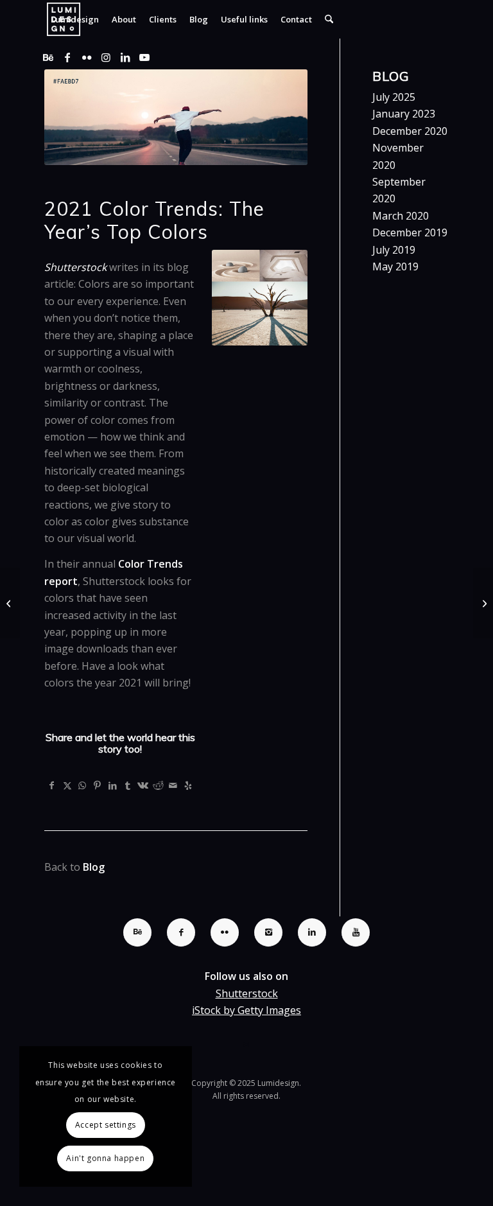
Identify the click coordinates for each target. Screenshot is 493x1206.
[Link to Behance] (48, 57)
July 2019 (393, 250)
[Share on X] (67, 785)
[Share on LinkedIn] (113, 785)
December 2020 (409, 131)
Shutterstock (247, 993)
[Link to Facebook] (67, 57)
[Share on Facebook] (52, 785)
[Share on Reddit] (158, 785)
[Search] (329, 19)
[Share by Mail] (173, 785)
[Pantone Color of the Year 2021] (483, 603)
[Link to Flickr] (86, 57)
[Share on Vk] (143, 785)
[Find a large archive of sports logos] (10, 603)
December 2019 (409, 232)
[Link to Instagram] (106, 57)
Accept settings (105, 1124)
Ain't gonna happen (105, 1158)
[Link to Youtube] (144, 57)
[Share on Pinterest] (97, 785)
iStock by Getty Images (246, 1010)
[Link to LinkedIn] (125, 57)
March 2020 (400, 216)
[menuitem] (74, 19)
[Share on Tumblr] (127, 785)
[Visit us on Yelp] (188, 785)
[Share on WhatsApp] (82, 785)
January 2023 (403, 114)
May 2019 (395, 266)
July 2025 (393, 97)
